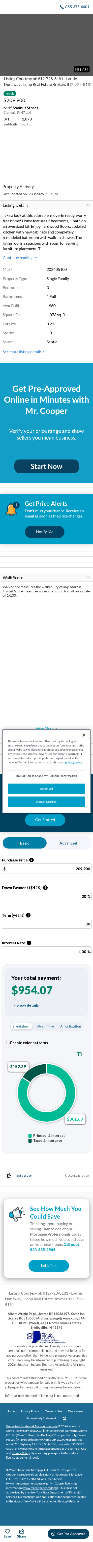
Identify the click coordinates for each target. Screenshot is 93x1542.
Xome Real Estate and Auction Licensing (32, 1426)
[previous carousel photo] (6, 45)
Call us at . (54, 1247)
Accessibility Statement (41, 1418)
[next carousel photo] (87, 45)
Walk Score (13, 577)
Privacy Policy (30, 1411)
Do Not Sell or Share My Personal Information (46, 775)
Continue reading (18, 257)
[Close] (83, 734)
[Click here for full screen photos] (87, 20)
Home (11, 1411)
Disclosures (75, 1411)
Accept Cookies (46, 801)
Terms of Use (53, 1411)
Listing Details (15, 205)
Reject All (46, 788)
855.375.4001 (77, 6)
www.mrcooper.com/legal (40, 1488)
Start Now (46, 466)
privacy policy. (73, 762)
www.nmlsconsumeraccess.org (27, 1483)
